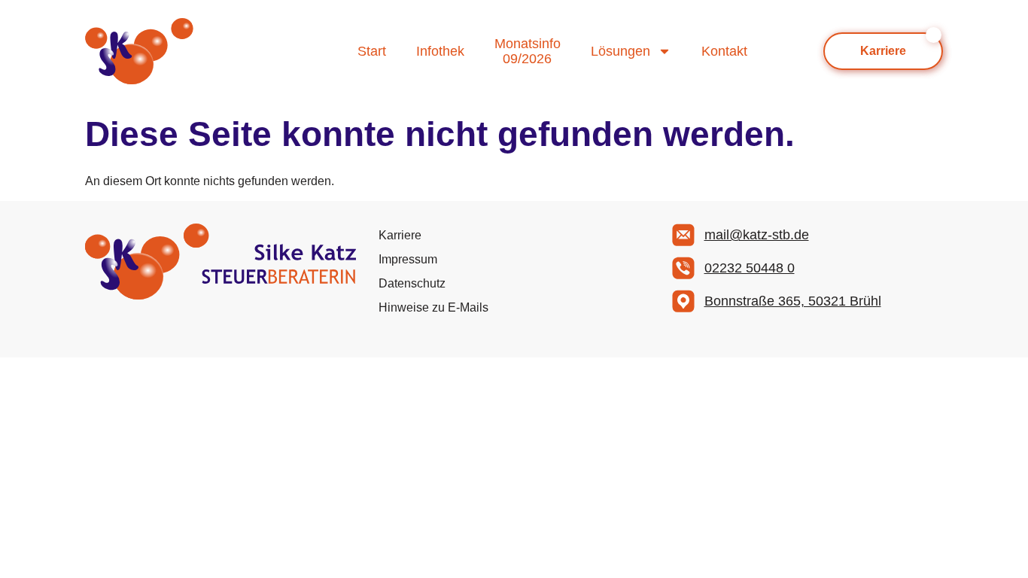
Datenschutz (412, 283)
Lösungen (620, 51)
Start (371, 51)
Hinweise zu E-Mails (433, 307)
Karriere (400, 235)
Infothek (440, 51)
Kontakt (724, 51)
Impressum (408, 259)
